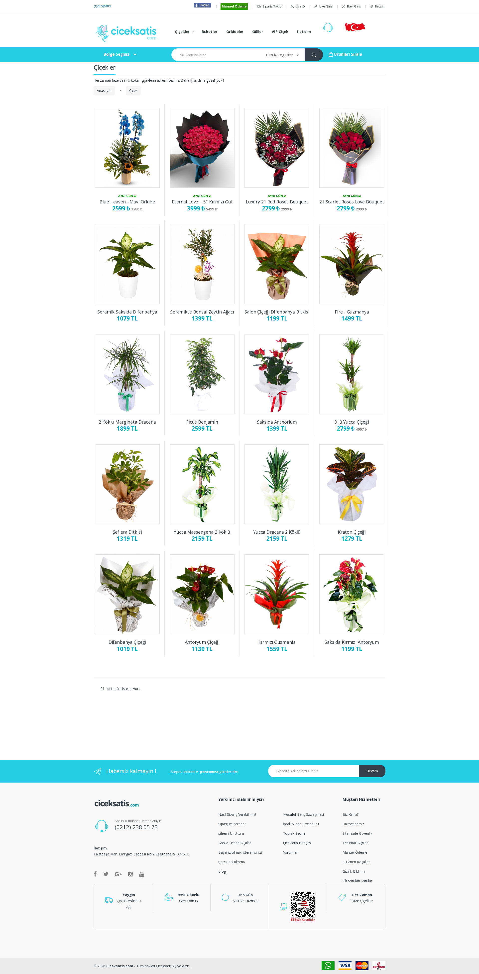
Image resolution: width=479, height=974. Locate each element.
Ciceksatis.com (119, 966)
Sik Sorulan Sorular (357, 880)
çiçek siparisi (102, 6)
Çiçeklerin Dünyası (297, 842)
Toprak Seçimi (294, 833)
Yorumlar (290, 852)
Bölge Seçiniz (116, 54)
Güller (257, 31)
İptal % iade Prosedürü (301, 823)
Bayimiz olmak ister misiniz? (240, 852)
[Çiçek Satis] (127, 33)
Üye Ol (301, 6)
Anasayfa (104, 90)
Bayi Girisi (354, 6)
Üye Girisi (326, 6)
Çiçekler (182, 31)
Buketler (210, 31)
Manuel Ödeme (234, 6)
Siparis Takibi (272, 6)
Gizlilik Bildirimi (354, 871)
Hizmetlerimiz (353, 823)
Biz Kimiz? (351, 814)
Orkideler (235, 31)
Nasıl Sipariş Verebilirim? (237, 814)
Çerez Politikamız (231, 861)
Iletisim (380, 6)
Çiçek (133, 90)
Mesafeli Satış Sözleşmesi (303, 814)
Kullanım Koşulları (356, 861)
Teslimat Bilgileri (355, 842)
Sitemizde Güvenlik (357, 833)
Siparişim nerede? (232, 823)
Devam (372, 771)
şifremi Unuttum (231, 833)
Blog (222, 871)
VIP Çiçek (280, 31)
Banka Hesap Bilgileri (234, 842)
